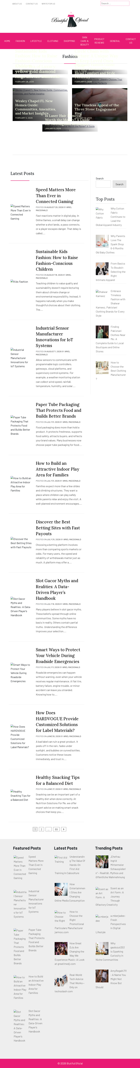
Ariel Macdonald (71, 422)
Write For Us (48, 3)
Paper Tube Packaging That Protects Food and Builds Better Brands (58, 410)
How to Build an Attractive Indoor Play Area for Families (57, 469)
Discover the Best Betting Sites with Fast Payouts (58, 527)
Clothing (52, 40)
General (115, 40)
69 (56, 829)
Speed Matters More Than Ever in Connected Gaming (56, 195)
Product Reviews (99, 41)
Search (100, 178)
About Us (17, 3)
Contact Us (32, 3)
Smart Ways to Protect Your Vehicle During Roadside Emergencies (58, 655)
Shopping (69, 40)
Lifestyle (36, 40)
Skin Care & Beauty (84, 41)
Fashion (20, 40)
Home (7, 40)
